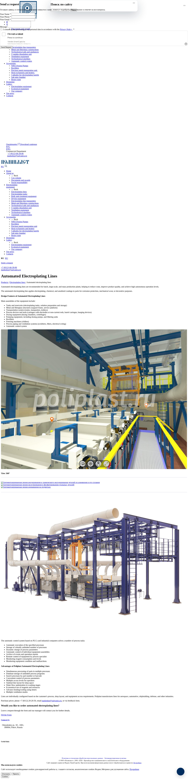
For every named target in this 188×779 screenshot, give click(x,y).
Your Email (5, 19)
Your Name (5, 14)
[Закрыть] (184, 5)
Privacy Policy (66, 29)
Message (4, 27)
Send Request (6, 47)
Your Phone (5, 17)
